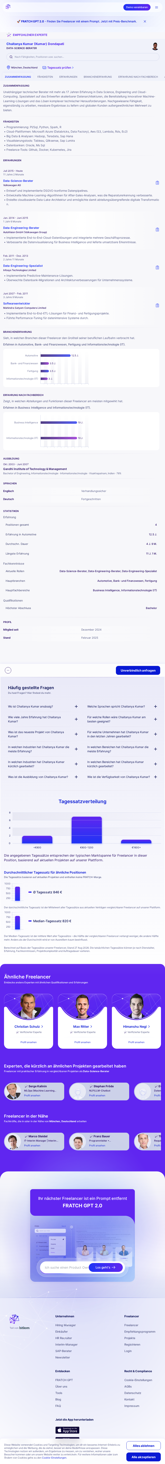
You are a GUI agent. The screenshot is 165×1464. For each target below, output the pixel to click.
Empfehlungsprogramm (139, 1331)
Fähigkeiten (45, 76)
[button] (58, 68)
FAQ (58, 1405)
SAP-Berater (63, 1351)
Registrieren (132, 1344)
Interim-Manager (66, 1344)
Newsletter (62, 1357)
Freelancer (131, 1325)
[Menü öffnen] (156, 7)
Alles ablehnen (143, 1446)
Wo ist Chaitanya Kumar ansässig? (30, 706)
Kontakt (129, 1399)
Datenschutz (132, 1393)
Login (128, 1351)
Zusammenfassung (18, 76)
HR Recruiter (63, 1338)
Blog (58, 1399)
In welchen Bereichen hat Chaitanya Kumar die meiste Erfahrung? (117, 749)
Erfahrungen (68, 76)
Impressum (131, 1405)
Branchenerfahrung (98, 76)
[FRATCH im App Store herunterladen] (67, 1430)
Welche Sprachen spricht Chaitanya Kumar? (116, 706)
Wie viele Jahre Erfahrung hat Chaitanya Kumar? (34, 719)
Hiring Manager (65, 1325)
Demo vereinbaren (137, 7)
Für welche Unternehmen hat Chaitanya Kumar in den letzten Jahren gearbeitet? (117, 734)
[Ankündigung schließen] (145, 21)
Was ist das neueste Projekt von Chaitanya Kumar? (36, 734)
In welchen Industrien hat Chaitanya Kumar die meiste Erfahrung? (38, 749)
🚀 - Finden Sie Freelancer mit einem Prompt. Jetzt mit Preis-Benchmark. (77, 21)
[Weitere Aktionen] (8, 670)
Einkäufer (61, 1331)
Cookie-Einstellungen (138, 1380)
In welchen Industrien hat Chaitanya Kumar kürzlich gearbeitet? (36, 764)
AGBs (128, 1386)
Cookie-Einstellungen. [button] (54, 1457)
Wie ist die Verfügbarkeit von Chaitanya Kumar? (118, 777)
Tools (58, 1393)
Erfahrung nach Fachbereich (138, 76)
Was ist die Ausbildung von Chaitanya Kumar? (38, 777)
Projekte (129, 1338)
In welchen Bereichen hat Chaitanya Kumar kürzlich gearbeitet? (115, 764)
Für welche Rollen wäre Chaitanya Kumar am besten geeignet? (116, 719)
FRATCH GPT (64, 1380)
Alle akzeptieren (144, 1457)
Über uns (61, 1386)
